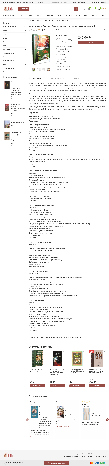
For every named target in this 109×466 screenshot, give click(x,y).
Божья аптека (49, 15)
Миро (59, 15)
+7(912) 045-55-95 (97, 456)
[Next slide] (51, 50)
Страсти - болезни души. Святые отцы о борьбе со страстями (96, 371)
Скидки (19, 2)
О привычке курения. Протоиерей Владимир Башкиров (76, 371)
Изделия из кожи (8, 61)
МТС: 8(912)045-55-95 (99, 2)
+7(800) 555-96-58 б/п (74, 456)
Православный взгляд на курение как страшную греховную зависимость (57, 372)
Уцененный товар (8, 68)
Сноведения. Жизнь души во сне (36, 370)
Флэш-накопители (81, 15)
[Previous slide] (32, 50)
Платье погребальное (96, 414)
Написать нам (40, 2)
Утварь (30, 15)
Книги (22, 15)
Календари (68, 15)
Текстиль (94, 15)
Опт (4, 64)
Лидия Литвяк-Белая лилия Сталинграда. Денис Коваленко (71, 412)
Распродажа (7, 72)
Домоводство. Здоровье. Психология (56, 20)
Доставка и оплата (9, 2)
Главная (31, 20)
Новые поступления (9, 15)
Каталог (25, 9)
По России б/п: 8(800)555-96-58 (79, 2)
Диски (39, 15)
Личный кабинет (28, 2)
